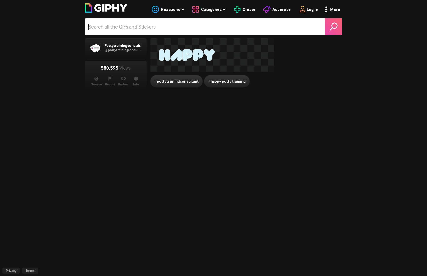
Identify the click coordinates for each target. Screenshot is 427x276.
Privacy (11, 271)
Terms (30, 271)
